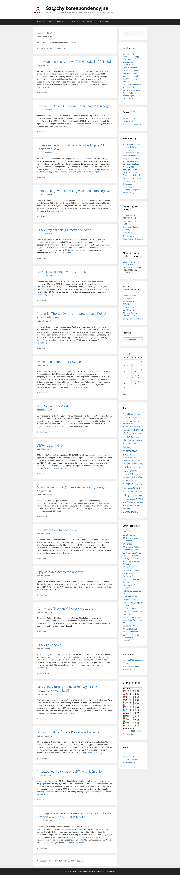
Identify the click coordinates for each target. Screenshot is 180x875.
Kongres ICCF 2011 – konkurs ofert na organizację (73, 106)
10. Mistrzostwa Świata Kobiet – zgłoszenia (68, 732)
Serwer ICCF (128, 121)
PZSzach (125, 471)
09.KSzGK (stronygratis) (133, 570)
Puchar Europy (137, 464)
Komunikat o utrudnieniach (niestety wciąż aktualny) (132, 152)
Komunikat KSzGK (45, 48)
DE (40, 673)
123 (56, 861)
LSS (124, 437)
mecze (129, 436)
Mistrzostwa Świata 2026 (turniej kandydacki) (131, 264)
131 (73, 861)
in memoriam (135, 421)
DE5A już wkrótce (50, 445)
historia (126, 421)
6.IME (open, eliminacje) (133, 239)
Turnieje (73, 22)
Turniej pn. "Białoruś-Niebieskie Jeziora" (65, 608)
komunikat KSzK (128, 430)
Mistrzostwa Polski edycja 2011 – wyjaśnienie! (69, 771)
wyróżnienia (129, 502)
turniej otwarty (138, 484)
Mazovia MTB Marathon (133, 660)
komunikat (136, 427)
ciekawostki (134, 414)
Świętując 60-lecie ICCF (133, 178)
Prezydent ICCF (136, 461)
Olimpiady (127, 461)
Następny (81, 861)
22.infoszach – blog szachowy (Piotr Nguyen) (131, 637)
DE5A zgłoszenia (49, 645)
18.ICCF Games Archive (132, 612)
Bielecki (126, 414)
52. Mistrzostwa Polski (53, 406)
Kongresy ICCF (88, 22)
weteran (126, 499)
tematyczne (133, 480)
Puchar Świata (131, 467)
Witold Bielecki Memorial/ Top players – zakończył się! (133, 190)
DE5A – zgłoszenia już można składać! (64, 230)
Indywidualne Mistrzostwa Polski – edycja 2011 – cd (74, 61)
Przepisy (60, 22)
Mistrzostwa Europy (133, 440)
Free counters (128, 734)
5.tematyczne (128, 236)
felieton (139, 418)
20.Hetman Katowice (131, 626)
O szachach (104, 22)
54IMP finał (45, 33)
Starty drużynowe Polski (133, 319)
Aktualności (43, 93)
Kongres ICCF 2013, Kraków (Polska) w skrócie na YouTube (131, 161)
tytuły (126, 495)
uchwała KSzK (136, 495)
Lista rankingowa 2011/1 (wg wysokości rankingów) (73, 191)
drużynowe (130, 417)
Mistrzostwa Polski (59, 48)
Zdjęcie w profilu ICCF (132, 125)
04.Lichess (127, 544)
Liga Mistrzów (135, 433)
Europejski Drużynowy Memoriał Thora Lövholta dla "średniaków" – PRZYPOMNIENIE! (74, 815)
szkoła (125, 480)
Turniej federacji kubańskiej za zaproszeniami (129, 95)
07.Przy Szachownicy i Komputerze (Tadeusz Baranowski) (132, 561)
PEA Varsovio (128, 663)
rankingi (42, 216)
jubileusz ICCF (129, 424)
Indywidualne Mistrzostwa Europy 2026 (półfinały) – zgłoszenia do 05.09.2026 (131, 59)
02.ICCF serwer (129, 535)
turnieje (128, 484)
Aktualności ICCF (130, 118)
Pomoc (50, 22)
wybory (132, 499)
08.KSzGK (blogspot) (131, 567)
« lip (124, 395)
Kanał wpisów (128, 756)
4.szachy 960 (128, 233)
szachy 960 (135, 477)
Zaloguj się (127, 753)
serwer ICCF (129, 474)
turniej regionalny (128, 488)
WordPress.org (129, 763)
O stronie (38, 22)
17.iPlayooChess (129, 608)
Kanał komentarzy (130, 760)
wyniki (139, 498)
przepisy (127, 463)
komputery (128, 426)
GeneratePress (109, 872)
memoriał (136, 437)
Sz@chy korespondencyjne (77, 8)
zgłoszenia (45, 673)
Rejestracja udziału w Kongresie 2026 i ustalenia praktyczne (132, 87)
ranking (133, 470)
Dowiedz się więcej (45, 87)
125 (65, 861)
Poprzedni (42, 861)
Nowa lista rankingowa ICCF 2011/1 (62, 272)
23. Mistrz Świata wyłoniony (57, 530)
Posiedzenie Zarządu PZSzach (59, 362)
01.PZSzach (128, 532)
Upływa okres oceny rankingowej (60, 572)
